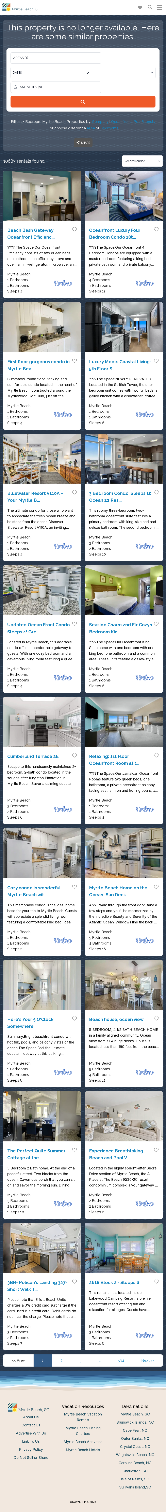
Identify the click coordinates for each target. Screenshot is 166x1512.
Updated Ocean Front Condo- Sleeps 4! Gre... (39, 628)
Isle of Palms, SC (135, 1479)
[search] (83, 101)
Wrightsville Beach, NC (135, 1455)
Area (91, 128)
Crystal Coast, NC (135, 1446)
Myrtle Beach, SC (135, 1414)
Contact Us (30, 1425)
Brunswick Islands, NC (135, 1422)
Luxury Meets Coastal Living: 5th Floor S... (120, 365)
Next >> (147, 1360)
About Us (31, 1417)
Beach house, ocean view (116, 1019)
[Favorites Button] (140, 7)
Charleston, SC (135, 1471)
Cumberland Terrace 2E (33, 756)
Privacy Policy (31, 1449)
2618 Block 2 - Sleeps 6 (114, 1282)
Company (100, 121)
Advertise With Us (31, 1433)
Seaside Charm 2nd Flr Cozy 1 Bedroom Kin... (120, 628)
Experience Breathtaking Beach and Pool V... (116, 1154)
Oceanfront (121, 121)
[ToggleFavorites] (74, 229)
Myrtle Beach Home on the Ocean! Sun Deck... (118, 891)
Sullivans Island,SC (135, 1487)
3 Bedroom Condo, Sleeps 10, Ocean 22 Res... (120, 497)
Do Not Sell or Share (31, 1457)
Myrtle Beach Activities (83, 1442)
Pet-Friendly (144, 121)
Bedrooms (109, 128)
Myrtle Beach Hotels (83, 1450)
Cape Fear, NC (135, 1430)
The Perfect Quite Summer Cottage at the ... (36, 1154)
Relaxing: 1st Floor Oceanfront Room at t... (114, 760)
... (100, 1360)
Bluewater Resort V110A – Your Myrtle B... (35, 497)
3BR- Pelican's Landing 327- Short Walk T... (37, 1286)
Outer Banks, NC (135, 1438)
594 (121, 1360)
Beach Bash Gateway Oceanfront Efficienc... (31, 234)
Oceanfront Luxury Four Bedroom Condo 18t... (114, 234)
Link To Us (31, 1441)
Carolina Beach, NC (135, 1463)
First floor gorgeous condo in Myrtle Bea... (38, 365)
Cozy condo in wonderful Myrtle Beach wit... (34, 891)
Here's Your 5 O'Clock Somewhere (30, 1023)
